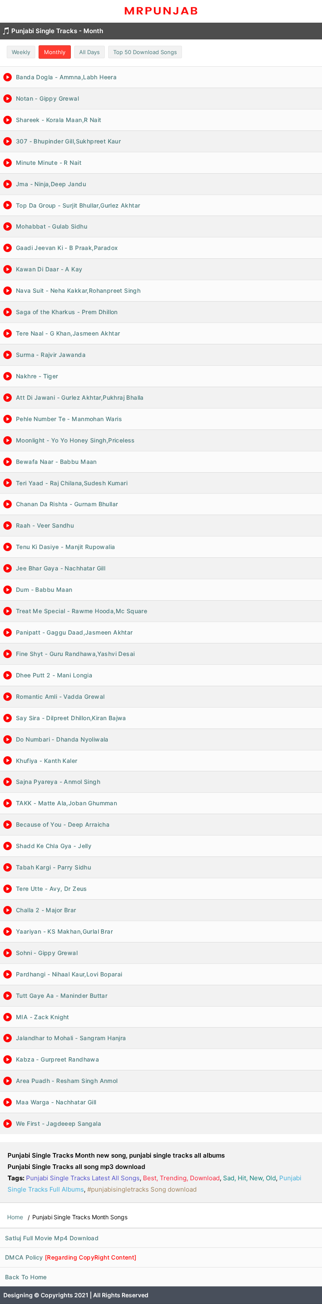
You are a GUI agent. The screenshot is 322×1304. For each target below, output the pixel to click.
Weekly (21, 52)
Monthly (54, 52)
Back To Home (26, 1277)
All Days (89, 52)
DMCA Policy (71, 1257)
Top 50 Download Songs (145, 52)
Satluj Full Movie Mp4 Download (52, 1238)
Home (15, 1217)
